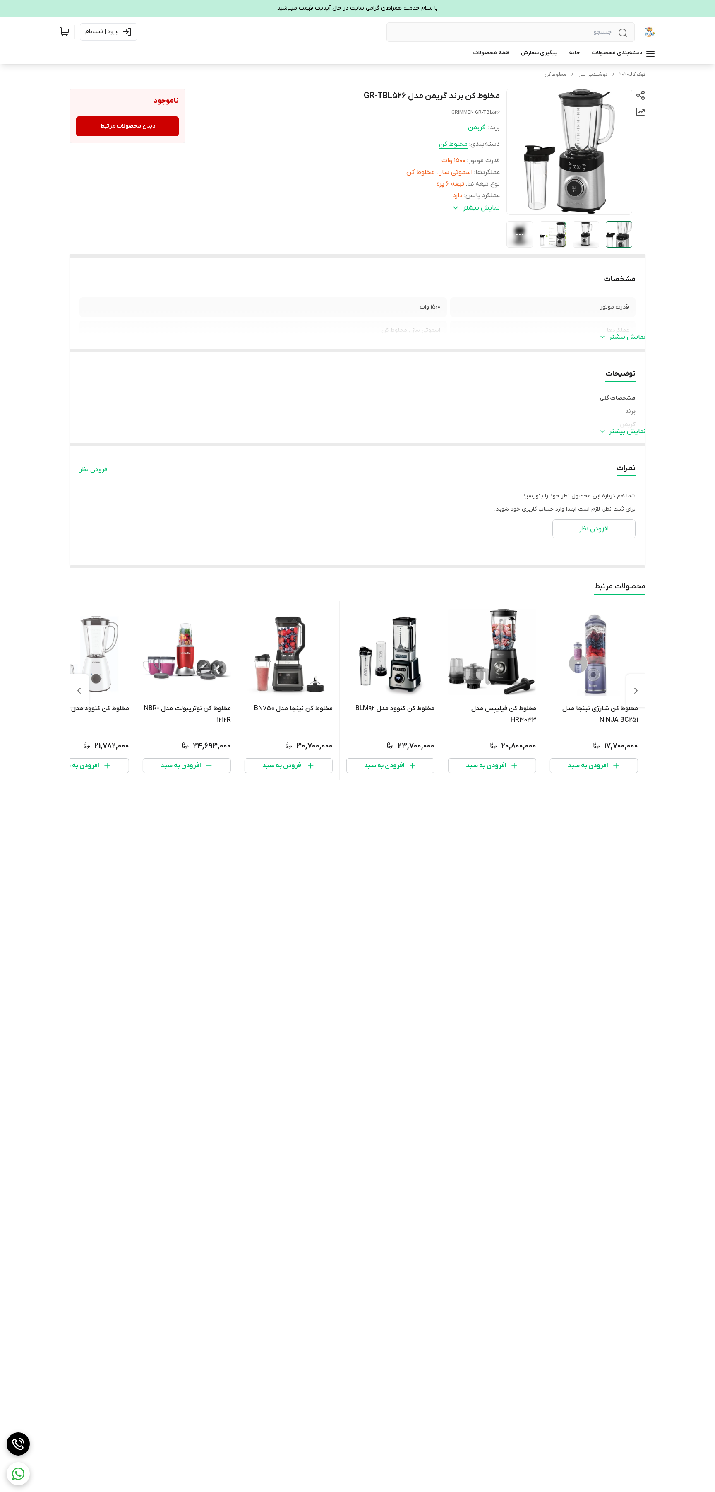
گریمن (476, 127)
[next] (79, 690)
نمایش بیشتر (627, 337)
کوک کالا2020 (632, 74)
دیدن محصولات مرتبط (127, 126)
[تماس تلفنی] (18, 1444)
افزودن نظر (94, 469)
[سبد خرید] (65, 32)
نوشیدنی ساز (592, 74)
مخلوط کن (555, 74)
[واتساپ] (18, 1473)
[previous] (636, 690)
